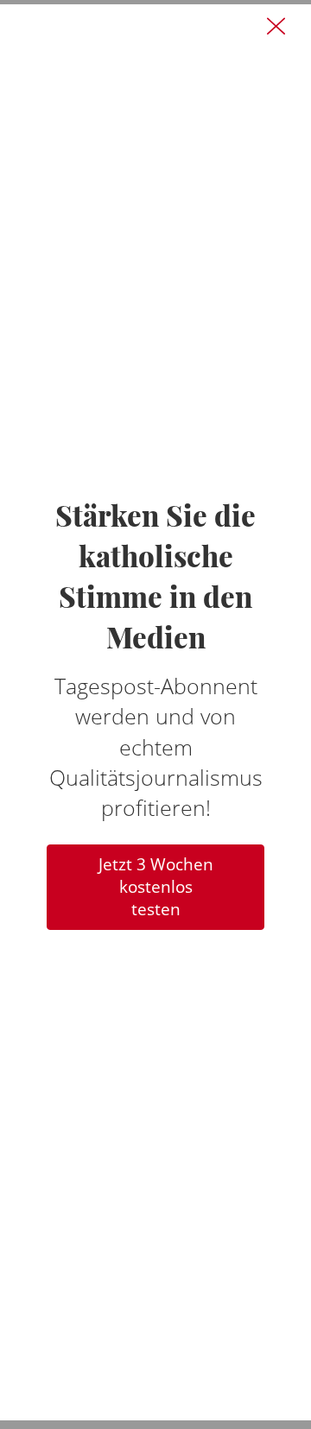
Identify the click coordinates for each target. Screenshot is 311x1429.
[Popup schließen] (275, 27)
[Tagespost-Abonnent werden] (155, 712)
